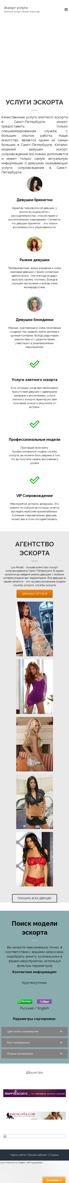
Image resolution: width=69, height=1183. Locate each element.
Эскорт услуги (16, 8)
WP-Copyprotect (35, 1162)
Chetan (21, 1162)
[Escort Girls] (34, 1072)
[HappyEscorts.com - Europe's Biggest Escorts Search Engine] (34, 1092)
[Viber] (44, 1001)
